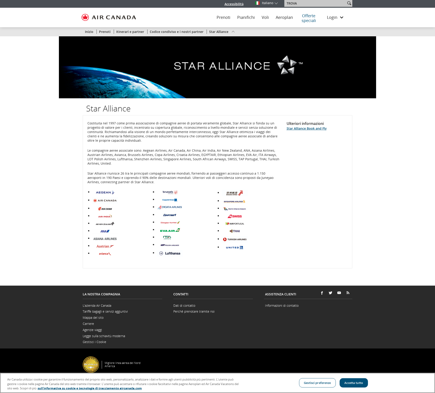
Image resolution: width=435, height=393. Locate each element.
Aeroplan (284, 17)
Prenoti (223, 17)
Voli (265, 17)
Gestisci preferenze (317, 383)
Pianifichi (246, 17)
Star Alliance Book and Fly (307, 128)
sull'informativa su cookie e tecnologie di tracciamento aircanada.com (90, 388)
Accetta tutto (353, 383)
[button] (349, 3)
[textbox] (315, 3)
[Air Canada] (105, 200)
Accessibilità (234, 4)
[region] (217, 383)
